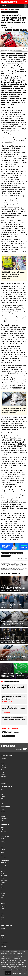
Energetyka (3, 760)
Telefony (2, 820)
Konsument (3, 827)
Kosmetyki (3, 871)
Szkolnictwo (3, 849)
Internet (2, 814)
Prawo (2, 833)
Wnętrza (2, 919)
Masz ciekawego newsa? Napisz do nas (9, 11)
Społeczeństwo (4, 9)
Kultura (3, 888)
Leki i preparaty (4, 875)
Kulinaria (2, 910)
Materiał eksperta (4, 939)
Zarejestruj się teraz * (9, 735)
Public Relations (4, 858)
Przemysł (2, 772)
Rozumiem (8, 973)
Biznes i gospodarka (6, 755)
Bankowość (3, 928)
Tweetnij (17, 29)
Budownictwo (3, 758)
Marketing (3, 937)
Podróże (2, 915)
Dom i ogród (3, 906)
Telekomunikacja (4, 776)
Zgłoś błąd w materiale (22, 558)
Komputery (3, 816)
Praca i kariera (3, 831)
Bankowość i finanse (6, 786)
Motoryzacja (3, 767)
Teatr (2, 900)
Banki (2, 789)
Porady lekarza (4, 880)
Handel (2, 763)
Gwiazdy (2, 908)
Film (1, 891)
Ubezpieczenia (4, 783)
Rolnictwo (3, 774)
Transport (2, 778)
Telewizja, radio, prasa (5, 862)
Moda (2, 913)
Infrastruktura (3, 765)
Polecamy (10, 29)
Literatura (3, 893)
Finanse (2, 930)
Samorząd (3, 838)
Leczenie (2, 873)
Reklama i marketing (5, 860)
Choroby (2, 869)
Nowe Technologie (4, 942)
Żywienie (2, 884)
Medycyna (3, 877)
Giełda (2, 794)
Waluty (2, 803)
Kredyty (2, 798)
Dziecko (2, 844)
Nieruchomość (3, 769)
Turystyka (2, 781)
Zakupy (2, 922)
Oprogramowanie (4, 818)
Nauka (2, 847)
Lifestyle (3, 903)
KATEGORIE (3, 6)
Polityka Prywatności (17, 973)
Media (2, 853)
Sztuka (2, 897)
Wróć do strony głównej (6, 556)
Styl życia (2, 917)
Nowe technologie (5, 806)
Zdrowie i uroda (5, 866)
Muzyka (2, 895)
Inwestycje (3, 796)
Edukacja (3, 842)
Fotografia (3, 811)
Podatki (2, 829)
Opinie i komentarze (6, 925)
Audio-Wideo (3, 809)
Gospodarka (3, 933)
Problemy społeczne (14, 9)
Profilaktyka (3, 882)
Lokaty (2, 801)
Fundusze (3, 792)
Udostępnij (24, 29)
